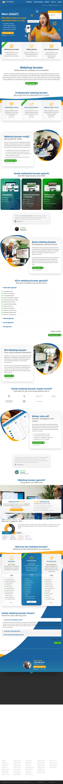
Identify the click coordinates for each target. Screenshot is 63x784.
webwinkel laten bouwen (32, 110)
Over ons (53, 2)
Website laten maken (8, 1)
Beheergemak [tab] (8, 318)
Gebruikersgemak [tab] (10, 287)
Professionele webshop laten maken (18, 760)
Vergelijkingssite (5, 764)
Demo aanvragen (37, 442)
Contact (56, 643)
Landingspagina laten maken (18, 772)
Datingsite (4, 760)
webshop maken (9, 142)
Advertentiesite (5, 765)
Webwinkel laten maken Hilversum (41, 764)
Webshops (29, 2)
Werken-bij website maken (6, 774)
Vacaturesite (4, 767)
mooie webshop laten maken (15, 355)
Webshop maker (17, 764)
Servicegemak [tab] (8, 322)
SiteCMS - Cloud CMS (53, 760)
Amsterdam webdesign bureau (41, 771)
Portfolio (47, 2)
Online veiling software (53, 764)
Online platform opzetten (6, 771)
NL (38, 758)
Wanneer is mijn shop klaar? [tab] (12, 631)
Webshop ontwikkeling (18, 765)
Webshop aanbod (30, 83)
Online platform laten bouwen (18, 774)
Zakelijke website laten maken (30, 772)
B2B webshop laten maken (27, 215)
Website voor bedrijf (41, 772)
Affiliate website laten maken (6, 772)
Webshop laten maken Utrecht (41, 762)
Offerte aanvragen (53, 335)
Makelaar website (5, 769)
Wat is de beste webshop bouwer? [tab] (14, 635)
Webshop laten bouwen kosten (18, 769)
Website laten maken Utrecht (41, 765)
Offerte (11, 602)
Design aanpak (37, 268)
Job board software (53, 765)
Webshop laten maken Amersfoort (41, 760)
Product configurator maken (18, 771)
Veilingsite (4, 762)
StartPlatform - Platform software (53, 762)
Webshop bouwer (17, 762)
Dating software (52, 767)
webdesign (19, 782)
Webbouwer (28, 764)
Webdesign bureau (29, 767)
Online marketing (38, 2)
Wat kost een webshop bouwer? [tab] (13, 620)
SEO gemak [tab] (7, 327)
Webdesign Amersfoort (41, 769)
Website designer (29, 769)
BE (42, 758)
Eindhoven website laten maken (41, 767)
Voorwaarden (52, 782)
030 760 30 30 (54, 5)
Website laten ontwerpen (30, 774)
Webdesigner (28, 771)
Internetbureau (29, 765)
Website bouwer (29, 762)
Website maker (29, 760)
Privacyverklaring (41, 782)
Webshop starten (9, 160)
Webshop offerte (6, 33)
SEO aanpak (8, 376)
